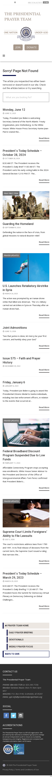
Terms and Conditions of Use (27, 769)
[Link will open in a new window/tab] (6, 715)
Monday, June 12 (14, 109)
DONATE (32, 47)
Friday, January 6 (14, 382)
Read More (44, 138)
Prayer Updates (11, 255)
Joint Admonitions (15, 327)
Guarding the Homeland (18, 224)
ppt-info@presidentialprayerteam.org (25, 697)
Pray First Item (11, 193)
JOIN (18, 47)
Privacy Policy (8, 769)
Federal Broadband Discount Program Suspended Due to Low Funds (24, 455)
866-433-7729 (16, 684)
